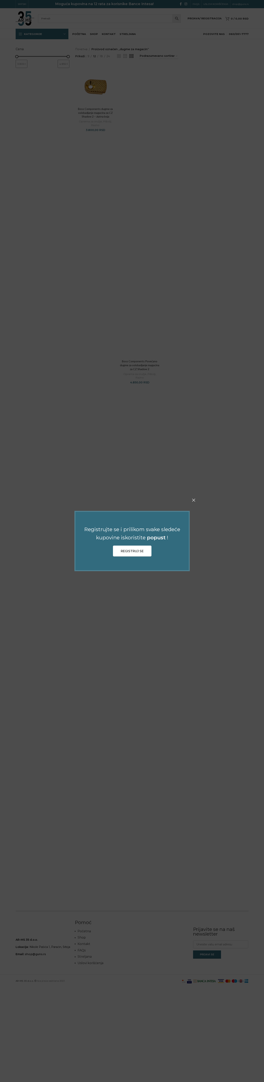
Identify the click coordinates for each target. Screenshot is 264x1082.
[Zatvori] (194, 500)
